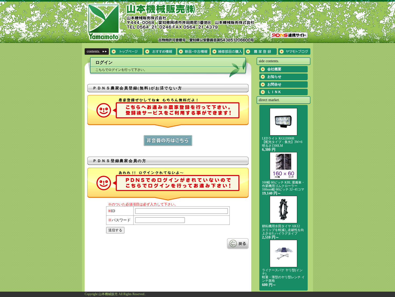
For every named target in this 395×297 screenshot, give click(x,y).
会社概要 (274, 69)
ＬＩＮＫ (274, 92)
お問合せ (274, 84)
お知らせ (274, 77)
